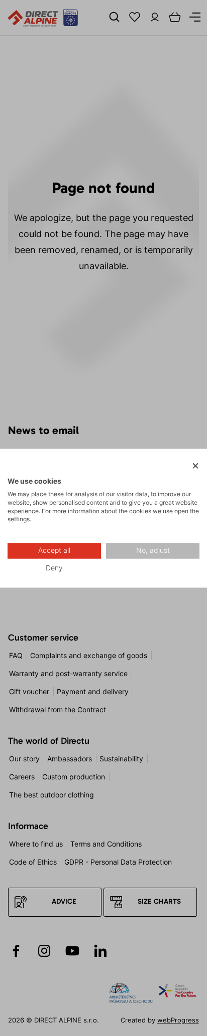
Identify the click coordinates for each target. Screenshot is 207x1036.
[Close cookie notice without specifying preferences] (195, 466)
